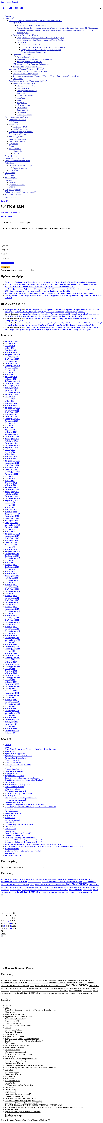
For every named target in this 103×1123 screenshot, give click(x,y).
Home (7, 747)
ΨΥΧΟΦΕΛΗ (79, 892)
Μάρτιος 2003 (11, 699)
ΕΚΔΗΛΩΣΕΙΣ (16, 884)
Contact (8, 744)
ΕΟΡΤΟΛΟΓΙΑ (62, 885)
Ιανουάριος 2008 (12, 655)
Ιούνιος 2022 (10, 452)
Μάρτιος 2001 (11, 717)
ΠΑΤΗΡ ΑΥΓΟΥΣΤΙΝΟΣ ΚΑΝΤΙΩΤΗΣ (32, 890)
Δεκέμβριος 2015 (12, 575)
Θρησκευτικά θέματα (14, 802)
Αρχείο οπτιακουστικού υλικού (18, 755)
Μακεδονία (10, 817)
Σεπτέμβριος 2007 (12, 657)
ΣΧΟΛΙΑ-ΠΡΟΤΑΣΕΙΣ (8, 892)
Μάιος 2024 (9, 401)
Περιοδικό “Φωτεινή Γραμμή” (18, 833)
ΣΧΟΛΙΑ (95, 890)
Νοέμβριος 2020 (11, 494)
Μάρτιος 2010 (11, 635)
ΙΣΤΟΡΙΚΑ (66, 887)
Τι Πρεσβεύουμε (12, 848)
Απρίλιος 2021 (11, 483)
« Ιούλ (3, 933)
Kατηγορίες (6, 867)
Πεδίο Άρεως (10, 828)
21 (11, 926)
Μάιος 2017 (9, 562)
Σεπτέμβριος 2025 (12, 365)
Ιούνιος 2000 (10, 726)
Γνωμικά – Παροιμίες (14, 771)
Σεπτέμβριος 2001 (12, 713)
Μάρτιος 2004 (11, 690)
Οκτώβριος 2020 (11, 496)
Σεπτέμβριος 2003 (12, 695)
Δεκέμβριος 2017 (12, 556)
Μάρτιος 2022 (11, 458)
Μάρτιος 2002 (11, 708)
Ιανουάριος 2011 (12, 629)
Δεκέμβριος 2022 (12, 438)
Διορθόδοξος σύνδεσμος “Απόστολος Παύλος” (24, 780)
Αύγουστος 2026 (11, 341)
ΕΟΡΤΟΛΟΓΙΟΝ (77, 884)
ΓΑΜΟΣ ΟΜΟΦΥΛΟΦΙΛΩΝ (34, 882)
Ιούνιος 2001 (10, 715)
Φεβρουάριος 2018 (12, 551)
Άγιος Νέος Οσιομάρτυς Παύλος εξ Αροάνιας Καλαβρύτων (30, 749)
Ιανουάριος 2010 (12, 637)
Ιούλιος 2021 (10, 476)
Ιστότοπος (5, 258)
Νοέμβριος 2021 (11, 467)
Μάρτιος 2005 (11, 682)
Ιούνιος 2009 (10, 642)
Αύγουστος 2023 (11, 421)
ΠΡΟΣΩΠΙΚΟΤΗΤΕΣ (75, 890)
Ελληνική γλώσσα (12, 789)
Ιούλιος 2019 (10, 529)
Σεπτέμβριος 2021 (12, 471)
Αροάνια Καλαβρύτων (15, 753)
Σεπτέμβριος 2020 (12, 498)
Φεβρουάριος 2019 (12, 533)
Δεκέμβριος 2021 (12, 465)
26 (6, 928)
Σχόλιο (4, 245)
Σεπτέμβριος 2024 (12, 392)
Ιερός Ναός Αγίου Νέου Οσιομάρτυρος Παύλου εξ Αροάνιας (30, 806)
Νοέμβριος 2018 (11, 540)
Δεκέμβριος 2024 (12, 385)
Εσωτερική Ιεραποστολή (15, 800)
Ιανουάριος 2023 (12, 436)
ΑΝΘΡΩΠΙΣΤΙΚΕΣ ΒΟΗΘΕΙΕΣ (55, 879)
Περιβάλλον (10, 831)
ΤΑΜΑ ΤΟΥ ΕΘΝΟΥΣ (28, 892)
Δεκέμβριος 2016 (12, 567)
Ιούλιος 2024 (10, 396)
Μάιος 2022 (9, 454)
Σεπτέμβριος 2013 (12, 602)
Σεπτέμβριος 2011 (12, 622)
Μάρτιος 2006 (11, 673)
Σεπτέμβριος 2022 (12, 445)
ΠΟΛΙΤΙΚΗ (64, 890)
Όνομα (4, 249)
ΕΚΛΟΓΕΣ (26, 885)
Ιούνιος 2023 (10, 425)
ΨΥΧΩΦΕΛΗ (87, 892)
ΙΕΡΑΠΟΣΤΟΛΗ (52, 887)
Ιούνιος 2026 (10, 345)
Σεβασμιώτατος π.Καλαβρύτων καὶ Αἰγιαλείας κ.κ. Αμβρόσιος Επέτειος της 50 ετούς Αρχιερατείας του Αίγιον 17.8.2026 (53, 296)
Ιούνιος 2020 (10, 505)
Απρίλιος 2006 (11, 671)
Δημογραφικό (11, 773)
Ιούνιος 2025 (10, 372)
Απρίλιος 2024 (11, 403)
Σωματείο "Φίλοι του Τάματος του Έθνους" (23, 842)
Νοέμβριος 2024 (11, 387)
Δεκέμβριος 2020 (12, 491)
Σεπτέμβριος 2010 (12, 631)
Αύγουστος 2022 (11, 447)
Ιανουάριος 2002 (12, 710)
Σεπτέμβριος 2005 (12, 677)
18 (4, 926)
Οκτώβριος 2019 (11, 522)
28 (11, 928)
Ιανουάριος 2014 (12, 598)
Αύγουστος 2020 (11, 500)
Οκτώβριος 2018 (11, 542)
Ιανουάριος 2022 (12, 463)
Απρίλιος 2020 (11, 509)
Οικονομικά (10, 826)
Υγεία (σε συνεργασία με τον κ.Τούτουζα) (23, 851)
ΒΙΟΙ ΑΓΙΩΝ (89, 879)
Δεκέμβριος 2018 (12, 538)
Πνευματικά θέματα (14, 835)
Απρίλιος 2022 (11, 456)
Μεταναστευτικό (12, 820)
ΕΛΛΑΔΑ (32, 885)
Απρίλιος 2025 (11, 376)
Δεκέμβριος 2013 (12, 600)
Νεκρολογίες (10, 822)
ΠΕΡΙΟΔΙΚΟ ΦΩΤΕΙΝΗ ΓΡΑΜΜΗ (51, 890)
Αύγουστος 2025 (11, 367)
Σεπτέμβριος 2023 (12, 418)
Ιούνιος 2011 (10, 624)
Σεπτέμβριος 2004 (12, 686)
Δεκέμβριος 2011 (12, 620)
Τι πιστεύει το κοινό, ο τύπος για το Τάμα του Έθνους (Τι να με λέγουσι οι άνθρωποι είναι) (44, 846)
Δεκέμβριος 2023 (12, 412)
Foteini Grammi (11, 212)
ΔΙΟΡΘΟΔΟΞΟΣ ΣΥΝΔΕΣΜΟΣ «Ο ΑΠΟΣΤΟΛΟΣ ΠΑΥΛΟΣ (62, 882)
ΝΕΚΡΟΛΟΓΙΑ (91, 887)
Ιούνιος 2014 (10, 593)
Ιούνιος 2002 (10, 706)
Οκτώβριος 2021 (11, 469)
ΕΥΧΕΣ (12, 887)
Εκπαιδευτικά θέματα (14, 786)
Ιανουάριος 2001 (12, 719)
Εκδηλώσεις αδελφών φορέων (17, 784)
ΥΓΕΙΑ (59, 892)
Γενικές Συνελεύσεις (14, 769)
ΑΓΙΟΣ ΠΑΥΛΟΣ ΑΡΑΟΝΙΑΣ (11, 879)
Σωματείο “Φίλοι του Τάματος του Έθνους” (23, 839)
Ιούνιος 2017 (10, 560)
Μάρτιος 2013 (11, 606)
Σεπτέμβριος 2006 (12, 666)
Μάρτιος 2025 (11, 379)
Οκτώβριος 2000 (11, 724)
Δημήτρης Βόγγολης (13, 309)
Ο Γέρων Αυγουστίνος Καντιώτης (19, 824)
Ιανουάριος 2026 (12, 356)
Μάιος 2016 (9, 571)
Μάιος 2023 (9, 427)
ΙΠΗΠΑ (60, 887)
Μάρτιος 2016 (11, 573)
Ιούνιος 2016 (10, 569)
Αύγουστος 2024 (11, 394)
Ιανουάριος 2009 (12, 646)
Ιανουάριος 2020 (12, 516)
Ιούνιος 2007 (10, 659)
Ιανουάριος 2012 (12, 617)
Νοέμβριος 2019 (11, 520)
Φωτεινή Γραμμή (12, 7)
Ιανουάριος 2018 (12, 553)
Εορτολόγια (10, 795)
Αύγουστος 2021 (11, 474)
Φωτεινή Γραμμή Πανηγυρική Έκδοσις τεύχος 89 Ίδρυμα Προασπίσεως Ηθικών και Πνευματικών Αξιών (49, 293)
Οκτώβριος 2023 (11, 416)
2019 (2, 879)
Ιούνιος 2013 (10, 604)
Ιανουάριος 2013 (12, 609)
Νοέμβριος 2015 (11, 578)
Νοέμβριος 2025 (11, 361)
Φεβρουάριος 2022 (12, 460)
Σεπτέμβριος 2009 (12, 640)
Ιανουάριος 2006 (12, 675)
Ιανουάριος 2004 (12, 693)
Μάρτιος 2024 (11, 405)
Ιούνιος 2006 (10, 668)
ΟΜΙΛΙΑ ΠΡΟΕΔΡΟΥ (15, 890)
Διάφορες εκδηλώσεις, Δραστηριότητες (22, 778)
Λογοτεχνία (10, 815)
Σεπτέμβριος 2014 (12, 591)
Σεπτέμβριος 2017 (12, 558)
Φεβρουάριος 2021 (12, 487)
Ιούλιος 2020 (10, 502)
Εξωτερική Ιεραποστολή (15, 791)
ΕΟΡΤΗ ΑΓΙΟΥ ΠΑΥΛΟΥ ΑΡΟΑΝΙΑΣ (46, 885)
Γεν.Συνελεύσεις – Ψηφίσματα (18, 764)
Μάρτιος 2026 (11, 352)
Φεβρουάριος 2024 (12, 407)
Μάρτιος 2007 (11, 662)
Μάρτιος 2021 (11, 485)
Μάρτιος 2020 (11, 511)
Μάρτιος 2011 (11, 626)
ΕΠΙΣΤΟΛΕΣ (5, 887)
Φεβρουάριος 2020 (12, 513)
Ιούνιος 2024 (10, 398)
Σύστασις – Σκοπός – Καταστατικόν (20, 837)
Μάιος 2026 (9, 348)
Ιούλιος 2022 (10, 449)
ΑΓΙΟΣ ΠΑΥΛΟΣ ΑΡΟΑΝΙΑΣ (31, 879)
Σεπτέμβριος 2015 (12, 580)
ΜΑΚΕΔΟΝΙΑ (81, 887)
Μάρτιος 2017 (11, 564)
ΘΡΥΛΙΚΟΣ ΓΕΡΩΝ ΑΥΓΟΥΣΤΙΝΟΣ (38, 887)
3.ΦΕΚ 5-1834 (6, 216)
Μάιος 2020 (9, 507)
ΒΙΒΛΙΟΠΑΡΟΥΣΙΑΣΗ (74, 879)
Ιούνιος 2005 (10, 679)
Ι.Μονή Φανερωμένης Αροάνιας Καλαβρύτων (24, 804)
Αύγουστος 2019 (11, 527)
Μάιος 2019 (9, 531)
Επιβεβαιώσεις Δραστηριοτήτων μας (21, 797)
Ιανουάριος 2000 (12, 730)
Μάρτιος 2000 (11, 728)
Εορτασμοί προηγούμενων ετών (18, 793)
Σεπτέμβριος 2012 (12, 611)
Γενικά (8, 766)
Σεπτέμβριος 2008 (12, 648)
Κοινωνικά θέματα (13, 813)
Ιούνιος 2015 (10, 582)
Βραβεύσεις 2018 (12, 760)
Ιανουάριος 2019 (12, 536)
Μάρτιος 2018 (11, 549)
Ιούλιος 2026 (10, 343)
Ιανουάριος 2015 (12, 586)
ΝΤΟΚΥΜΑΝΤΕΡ (5, 890)
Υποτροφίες (10, 853)
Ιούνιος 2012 (10, 613)
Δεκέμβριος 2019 (12, 518)
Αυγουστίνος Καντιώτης (15, 758)
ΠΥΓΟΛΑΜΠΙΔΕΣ (87, 890)
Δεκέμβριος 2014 (12, 589)
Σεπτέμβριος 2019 (12, 525)
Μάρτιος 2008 (11, 653)
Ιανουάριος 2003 (12, 702)
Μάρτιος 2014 (11, 595)
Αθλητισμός (10, 751)
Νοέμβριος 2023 (11, 414)
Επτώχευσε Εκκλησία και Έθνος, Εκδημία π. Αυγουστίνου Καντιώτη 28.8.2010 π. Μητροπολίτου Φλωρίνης (50, 282)
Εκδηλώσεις (10, 782)
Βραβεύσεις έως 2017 (14, 762)
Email (4, 254)
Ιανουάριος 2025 (12, 383)
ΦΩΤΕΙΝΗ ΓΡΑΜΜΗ (13, 855)
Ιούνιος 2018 (10, 547)
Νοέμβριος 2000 (11, 721)
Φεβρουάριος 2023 (12, 434)
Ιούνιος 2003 (10, 697)
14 (11, 923)
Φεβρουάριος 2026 (12, 354)
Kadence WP (45, 1120)
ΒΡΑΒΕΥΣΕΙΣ (5, 882)
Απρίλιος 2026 (11, 350)
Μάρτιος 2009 (11, 644)
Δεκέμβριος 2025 (12, 359)
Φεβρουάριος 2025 (12, 381)
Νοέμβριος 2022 (11, 440)
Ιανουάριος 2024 (12, 410)
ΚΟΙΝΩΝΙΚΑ (73, 887)
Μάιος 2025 (9, 374)
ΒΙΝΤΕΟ (83, 879)
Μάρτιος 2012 (11, 615)
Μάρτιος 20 (10, 732)
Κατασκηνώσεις (12, 811)
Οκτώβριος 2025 (11, 363)
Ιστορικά (9, 808)
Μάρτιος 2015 (11, 584)
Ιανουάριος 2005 (12, 684)
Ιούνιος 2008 (10, 651)
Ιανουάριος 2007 (12, 664)
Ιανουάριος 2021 (12, 489)
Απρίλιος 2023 (11, 429)
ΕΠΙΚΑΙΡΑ (94, 884)
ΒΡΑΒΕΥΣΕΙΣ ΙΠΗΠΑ (18, 881)
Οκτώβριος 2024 (11, 390)
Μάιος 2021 (9, 480)
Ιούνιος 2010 (10, 633)
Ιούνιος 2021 (10, 478)
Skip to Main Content (9, 2)
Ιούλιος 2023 (10, 423)
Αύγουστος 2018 (11, 544)
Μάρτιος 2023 (11, 432)
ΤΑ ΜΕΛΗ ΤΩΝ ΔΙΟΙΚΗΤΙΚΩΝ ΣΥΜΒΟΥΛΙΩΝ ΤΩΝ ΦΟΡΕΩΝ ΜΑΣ (33, 844)
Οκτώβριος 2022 (11, 443)
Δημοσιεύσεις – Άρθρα (14, 775)
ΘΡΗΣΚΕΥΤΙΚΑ (21, 887)
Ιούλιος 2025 (10, 370)
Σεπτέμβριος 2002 (12, 704)
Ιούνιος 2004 (10, 688)
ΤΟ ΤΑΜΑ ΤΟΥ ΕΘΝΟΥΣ (48, 892)
